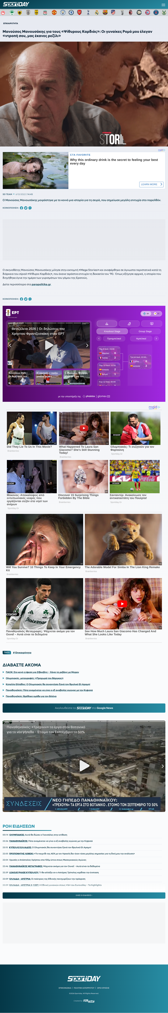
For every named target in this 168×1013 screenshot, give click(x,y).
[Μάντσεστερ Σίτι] (62, 12)
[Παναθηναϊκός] (12, 12)
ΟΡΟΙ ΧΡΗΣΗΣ (103, 988)
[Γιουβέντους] (122, 12)
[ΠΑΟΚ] (29, 12)
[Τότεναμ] (88, 12)
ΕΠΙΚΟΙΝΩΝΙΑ (65, 988)
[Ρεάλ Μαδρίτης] (96, 12)
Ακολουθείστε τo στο (84, 708)
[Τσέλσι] (71, 12)
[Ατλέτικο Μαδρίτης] (113, 12)
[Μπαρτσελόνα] (105, 12)
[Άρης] (37, 12)
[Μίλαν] (130, 12)
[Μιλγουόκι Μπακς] (164, 12)
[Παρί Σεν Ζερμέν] (156, 12)
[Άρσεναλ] (79, 12)
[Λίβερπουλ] (45, 12)
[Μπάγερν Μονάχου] (147, 12)
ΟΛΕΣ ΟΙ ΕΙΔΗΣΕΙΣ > (84, 895)
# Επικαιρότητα (22, 652)
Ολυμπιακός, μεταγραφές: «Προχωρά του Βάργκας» (34, 678)
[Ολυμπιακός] (3, 12)
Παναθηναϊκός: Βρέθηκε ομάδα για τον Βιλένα (31, 696)
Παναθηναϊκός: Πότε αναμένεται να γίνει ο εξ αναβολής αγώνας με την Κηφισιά (49, 690)
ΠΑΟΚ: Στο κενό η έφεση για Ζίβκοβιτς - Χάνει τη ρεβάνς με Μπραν (42, 672)
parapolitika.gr (41, 284)
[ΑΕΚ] (20, 12)
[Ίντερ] (139, 12)
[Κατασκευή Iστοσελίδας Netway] (89, 1001)
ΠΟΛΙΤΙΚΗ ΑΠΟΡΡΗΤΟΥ (84, 988)
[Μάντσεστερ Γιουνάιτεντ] (54, 12)
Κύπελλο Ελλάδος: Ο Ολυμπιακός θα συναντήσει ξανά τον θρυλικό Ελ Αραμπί (48, 684)
